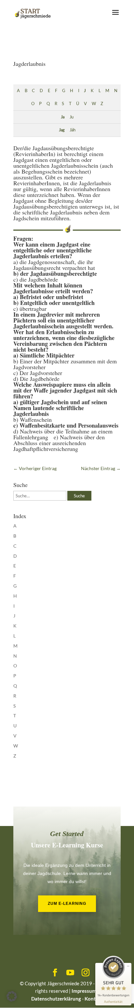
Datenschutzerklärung (56, 999)
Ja (62, 117)
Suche (79, 495)
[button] (11, 996)
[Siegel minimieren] (128, 966)
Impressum (84, 991)
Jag (61, 130)
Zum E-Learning (67, 903)
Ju (71, 117)
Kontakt (94, 999)
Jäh (72, 130)
